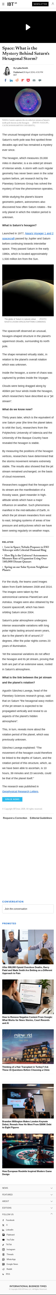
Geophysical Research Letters (20, 791)
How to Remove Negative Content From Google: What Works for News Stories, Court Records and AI (27, 1020)
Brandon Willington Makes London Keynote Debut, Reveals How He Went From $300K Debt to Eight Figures (26, 1124)
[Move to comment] (40, 80)
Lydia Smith (22, 68)
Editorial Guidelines (41, 818)
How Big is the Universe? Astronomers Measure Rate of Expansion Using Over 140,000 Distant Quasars (25, 558)
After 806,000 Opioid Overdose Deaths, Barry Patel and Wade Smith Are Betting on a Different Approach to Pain (27, 970)
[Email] (34, 80)
